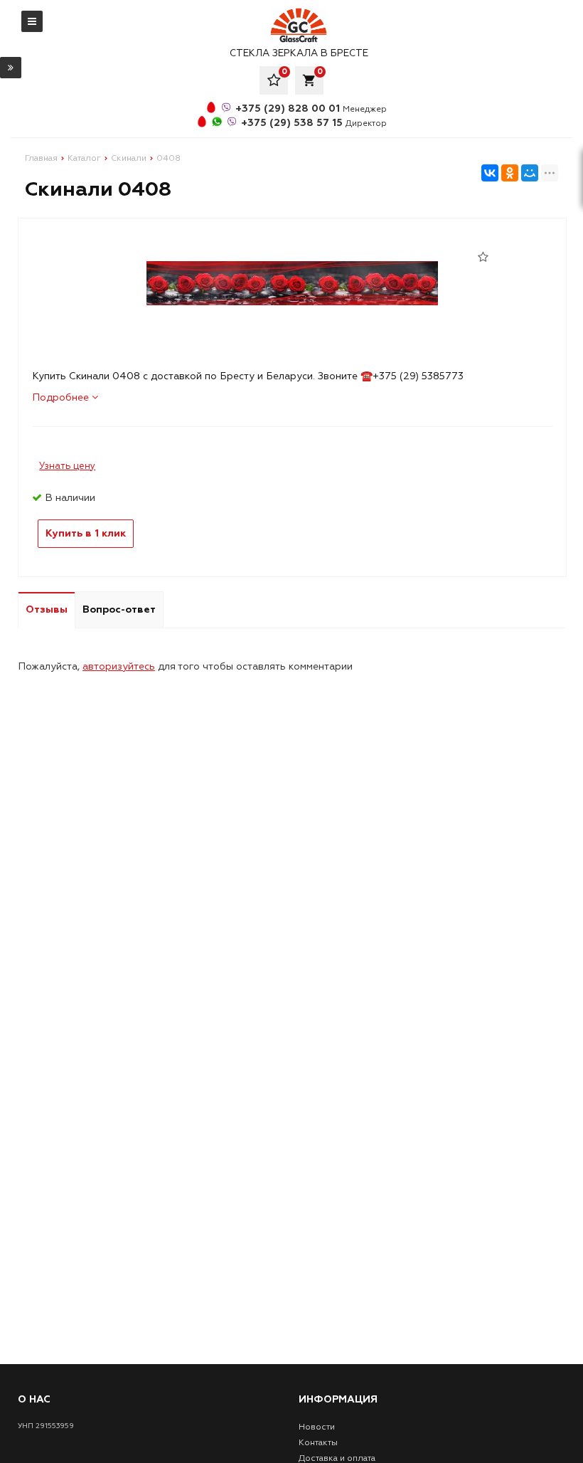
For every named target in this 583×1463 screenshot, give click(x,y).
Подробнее (62, 397)
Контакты (318, 1442)
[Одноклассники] (509, 172)
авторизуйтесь (118, 666)
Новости (317, 1427)
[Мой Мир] (529, 172)
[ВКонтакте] (489, 172)
